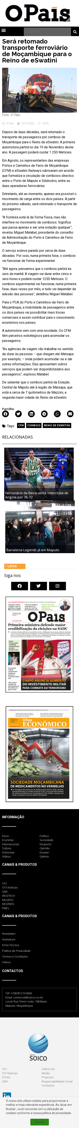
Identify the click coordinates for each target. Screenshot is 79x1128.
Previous (7, 473)
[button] (3, 30)
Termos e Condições (15, 956)
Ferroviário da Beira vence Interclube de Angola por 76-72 (36, 495)
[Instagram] (57, 586)
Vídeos (6, 962)
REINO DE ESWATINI (57, 425)
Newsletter (9, 934)
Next (70, 473)
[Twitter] (38, 586)
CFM (21, 425)
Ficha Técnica (10, 945)
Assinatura (8, 939)
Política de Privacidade (16, 951)
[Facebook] (19, 586)
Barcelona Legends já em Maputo (32, 550)
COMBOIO (33, 425)
